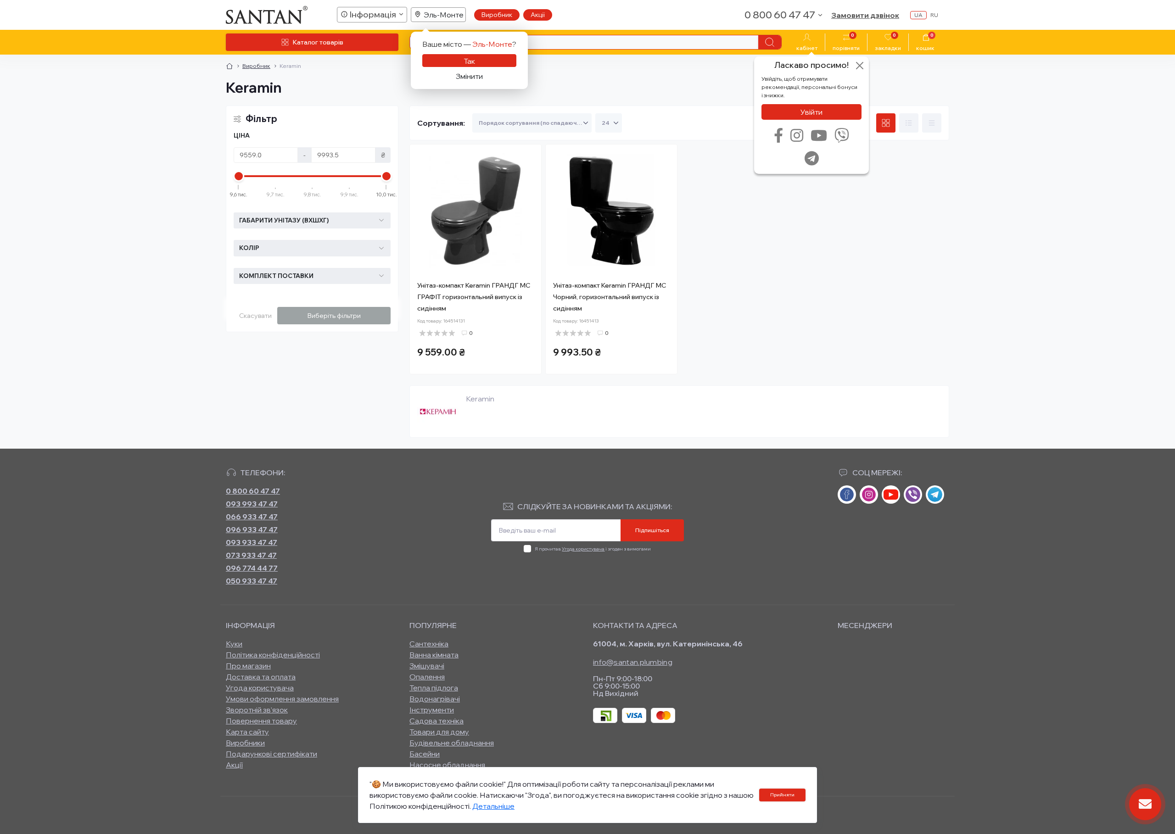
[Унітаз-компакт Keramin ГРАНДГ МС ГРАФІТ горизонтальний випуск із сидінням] (475, 210)
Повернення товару (261, 720)
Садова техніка (436, 720)
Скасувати (255, 315)
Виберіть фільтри (334, 315)
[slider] (238, 176)
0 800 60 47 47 (253, 490)
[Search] (769, 42)
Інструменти (431, 709)
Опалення (427, 676)
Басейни (424, 753)
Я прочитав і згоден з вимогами (593, 549)
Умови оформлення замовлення (282, 698)
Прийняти (782, 795)
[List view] (908, 123)
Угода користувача (583, 549)
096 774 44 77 (252, 568)
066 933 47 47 (252, 516)
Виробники (245, 742)
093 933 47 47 (251, 542)
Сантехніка (428, 643)
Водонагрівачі (434, 698)
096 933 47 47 (252, 529)
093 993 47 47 (252, 503)
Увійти (811, 112)
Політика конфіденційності (273, 654)
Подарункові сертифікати (271, 753)
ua (918, 14)
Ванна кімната (434, 654)
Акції (538, 15)
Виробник (496, 15)
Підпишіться (652, 530)
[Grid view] (885, 123)
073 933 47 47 (251, 555)
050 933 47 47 (251, 580)
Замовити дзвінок (865, 15)
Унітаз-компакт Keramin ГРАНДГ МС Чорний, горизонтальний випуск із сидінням (609, 296)
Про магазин (248, 665)
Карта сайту (247, 731)
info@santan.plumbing (632, 662)
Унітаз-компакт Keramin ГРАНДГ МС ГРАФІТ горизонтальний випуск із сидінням (473, 296)
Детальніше (493, 806)
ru (934, 14)
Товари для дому (439, 731)
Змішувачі (426, 665)
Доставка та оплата (261, 676)
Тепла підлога (433, 687)
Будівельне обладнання (451, 742)
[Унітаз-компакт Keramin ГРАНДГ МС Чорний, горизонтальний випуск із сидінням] (611, 210)
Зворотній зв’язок (257, 709)
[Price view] (931, 123)
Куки (234, 643)
